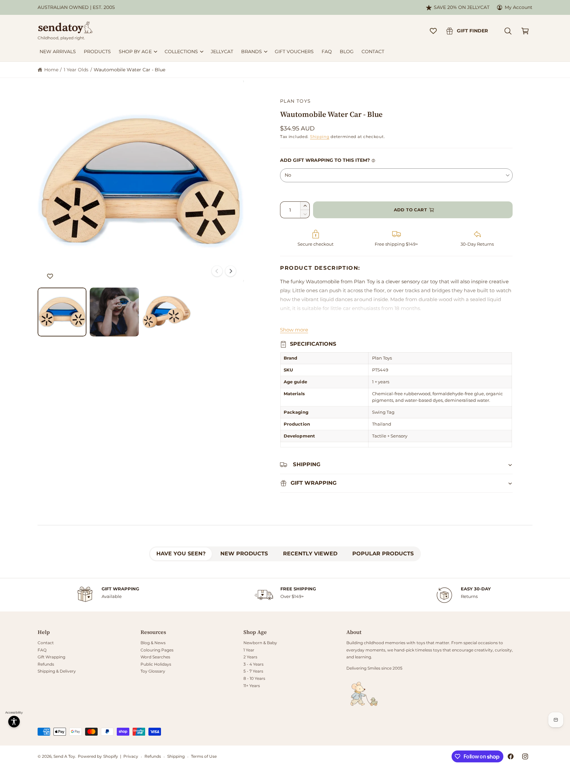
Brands (251, 51)
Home (51, 70)
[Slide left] (217, 271)
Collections (181, 51)
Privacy (130, 756)
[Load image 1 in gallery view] (62, 312)
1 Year (248, 649)
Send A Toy (64, 756)
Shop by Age (135, 51)
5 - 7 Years (253, 671)
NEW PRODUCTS (244, 553)
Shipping (320, 136)
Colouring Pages (157, 649)
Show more (294, 330)
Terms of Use (204, 756)
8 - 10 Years (254, 678)
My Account (518, 7)
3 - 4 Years (253, 664)
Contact (46, 642)
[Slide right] (230, 271)
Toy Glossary (153, 671)
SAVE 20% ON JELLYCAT (462, 7)
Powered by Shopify (98, 756)
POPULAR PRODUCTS (383, 553)
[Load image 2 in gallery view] (114, 312)
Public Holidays (156, 664)
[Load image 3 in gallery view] (166, 312)
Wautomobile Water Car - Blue (129, 70)
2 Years (250, 656)
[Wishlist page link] (433, 30)
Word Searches (155, 656)
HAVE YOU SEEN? (181, 553)
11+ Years (251, 685)
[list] (285, 595)
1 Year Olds (76, 70)
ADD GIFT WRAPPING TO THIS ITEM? (325, 160)
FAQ (42, 649)
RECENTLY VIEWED (310, 553)
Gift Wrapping (51, 656)
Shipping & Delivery (57, 671)
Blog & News (153, 642)
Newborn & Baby (260, 642)
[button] (508, 31)
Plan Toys (295, 101)
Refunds (46, 664)
